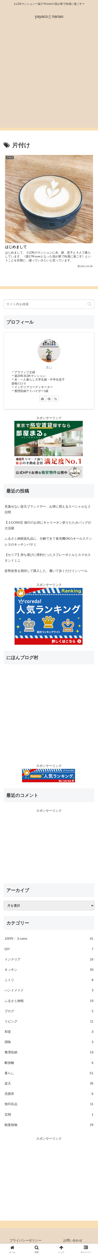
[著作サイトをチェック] (42, 399)
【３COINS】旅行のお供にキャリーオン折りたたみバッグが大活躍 (48, 525)
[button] (90, 304)
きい (49, 367)
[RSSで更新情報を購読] (56, 399)
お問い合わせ (72, 1240)
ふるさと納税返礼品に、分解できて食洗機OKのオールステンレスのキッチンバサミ (48, 541)
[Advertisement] (49, 78)
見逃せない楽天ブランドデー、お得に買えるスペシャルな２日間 (48, 509)
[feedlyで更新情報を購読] (49, 399)
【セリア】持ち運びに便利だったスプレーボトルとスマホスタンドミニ (48, 557)
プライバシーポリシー (25, 1240)
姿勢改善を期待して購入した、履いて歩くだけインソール (46, 571)
